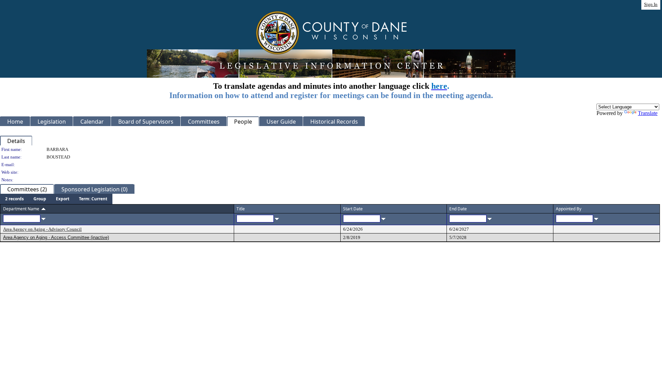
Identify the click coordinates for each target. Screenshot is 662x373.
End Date (458, 209)
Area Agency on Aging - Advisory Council (42, 229)
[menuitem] (14, 199)
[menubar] (56, 199)
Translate (648, 113)
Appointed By (568, 209)
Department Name (21, 209)
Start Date (353, 209)
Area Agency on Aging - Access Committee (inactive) (56, 237)
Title (241, 209)
